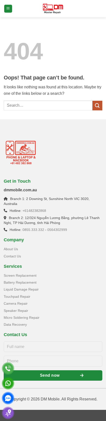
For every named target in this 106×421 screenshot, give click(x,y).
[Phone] (8, 368)
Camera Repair (16, 303)
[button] (8, 9)
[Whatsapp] (8, 383)
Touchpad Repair (17, 296)
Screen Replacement (20, 275)
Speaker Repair (16, 311)
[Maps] (8, 413)
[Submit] (97, 105)
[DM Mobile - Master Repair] (53, 9)
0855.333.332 (33, 230)
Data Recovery (15, 324)
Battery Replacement (20, 282)
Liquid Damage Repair (21, 289)
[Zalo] (8, 398)
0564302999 (57, 230)
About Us (11, 249)
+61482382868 (34, 211)
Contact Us (12, 256)
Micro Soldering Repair (21, 318)
